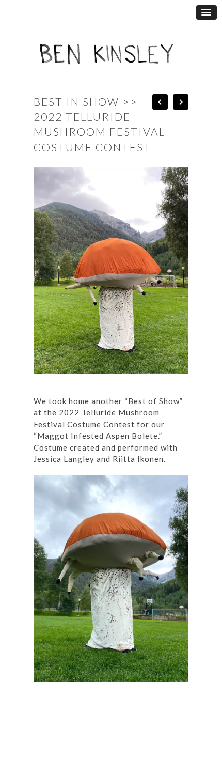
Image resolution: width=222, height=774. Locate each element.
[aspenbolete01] (116, 689)
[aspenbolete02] (116, 381)
